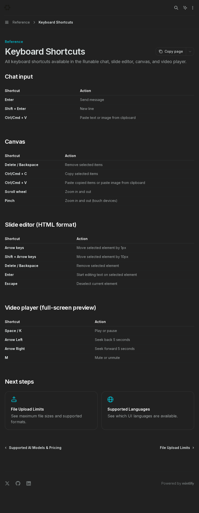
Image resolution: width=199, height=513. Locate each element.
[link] (51, 410)
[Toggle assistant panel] (185, 8)
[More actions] (192, 7)
